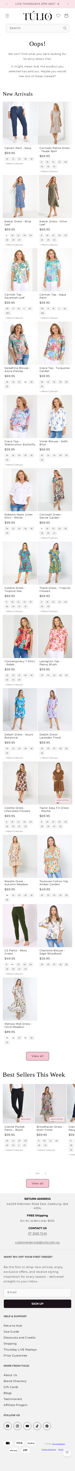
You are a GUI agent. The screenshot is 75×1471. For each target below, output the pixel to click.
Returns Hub (13, 1325)
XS (7, 309)
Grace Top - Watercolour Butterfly (20, 443)
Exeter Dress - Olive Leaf (53, 223)
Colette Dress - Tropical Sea (15, 589)
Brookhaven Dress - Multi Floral (50, 1128)
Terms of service (49, 1449)
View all (38, 1056)
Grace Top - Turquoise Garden (55, 370)
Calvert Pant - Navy (18, 148)
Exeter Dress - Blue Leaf (18, 223)
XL (30, 309)
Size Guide (11, 1331)
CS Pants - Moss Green (16, 952)
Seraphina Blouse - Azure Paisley (17, 370)
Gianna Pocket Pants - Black (15, 1128)
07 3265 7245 (37, 1233)
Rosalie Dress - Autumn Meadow (16, 883)
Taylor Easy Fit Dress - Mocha (54, 809)
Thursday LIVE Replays (20, 1349)
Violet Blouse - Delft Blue (54, 443)
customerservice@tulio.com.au (37, 1242)
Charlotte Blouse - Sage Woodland (52, 952)
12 (13, 159)
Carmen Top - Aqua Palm (53, 296)
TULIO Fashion (58, 1444)
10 (7, 159)
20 (48, 167)
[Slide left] (29, 1173)
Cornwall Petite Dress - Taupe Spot (55, 150)
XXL (7, 313)
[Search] (65, 28)
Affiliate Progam (16, 1405)
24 (25, 606)
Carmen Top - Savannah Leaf (15, 296)
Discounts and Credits (20, 1337)
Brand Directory (15, 1381)
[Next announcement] (68, 4)
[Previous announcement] (7, 4)
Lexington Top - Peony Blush (50, 663)
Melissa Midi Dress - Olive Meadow (18, 1025)
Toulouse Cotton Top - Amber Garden (55, 883)
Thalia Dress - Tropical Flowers (55, 589)
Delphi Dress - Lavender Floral (50, 736)
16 (25, 159)
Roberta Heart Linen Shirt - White (19, 516)
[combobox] (37, 28)
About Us (10, 1375)
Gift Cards (11, 1387)
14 (19, 159)
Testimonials (13, 1399)
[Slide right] (46, 1173)
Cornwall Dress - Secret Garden (51, 516)
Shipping (10, 1343)
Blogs (8, 1393)
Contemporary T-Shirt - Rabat (20, 663)
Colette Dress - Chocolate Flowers (17, 809)
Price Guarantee (15, 1355)
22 (54, 167)
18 (31, 159)
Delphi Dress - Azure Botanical (19, 736)
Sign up (37, 1303)
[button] (7, 16)
